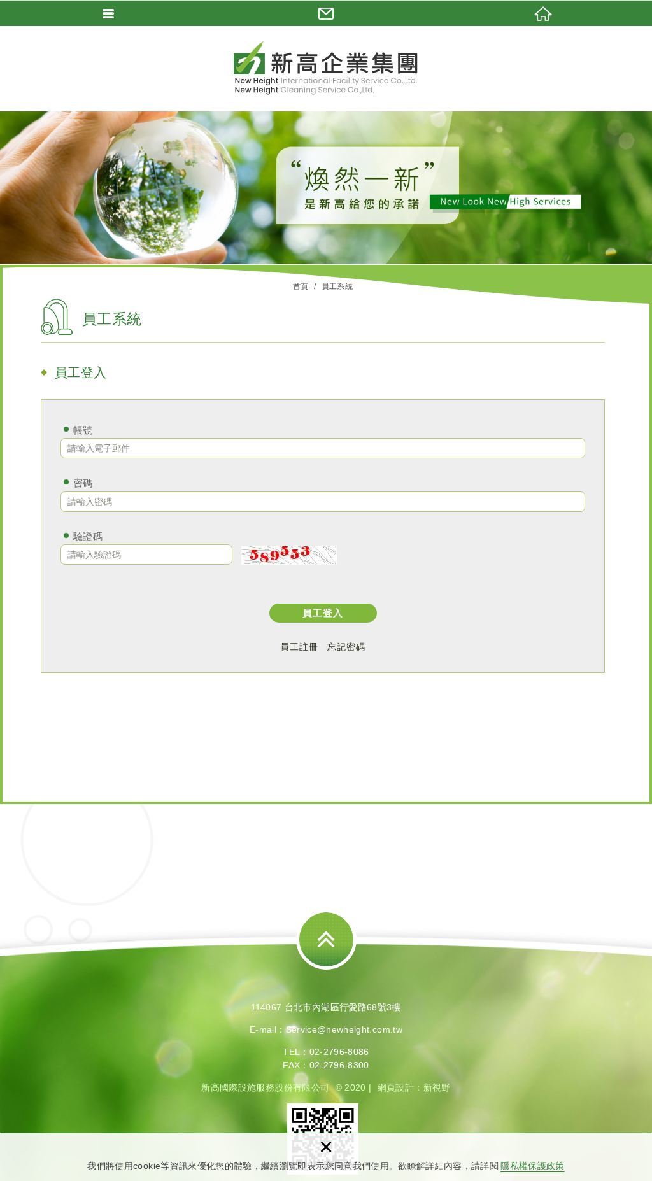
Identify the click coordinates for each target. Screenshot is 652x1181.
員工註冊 (299, 647)
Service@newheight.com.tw (344, 1029)
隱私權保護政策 (532, 1166)
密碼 (83, 482)
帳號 (83, 430)
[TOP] (326, 939)
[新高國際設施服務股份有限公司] (326, 68)
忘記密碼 (346, 647)
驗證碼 (88, 536)
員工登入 (322, 613)
